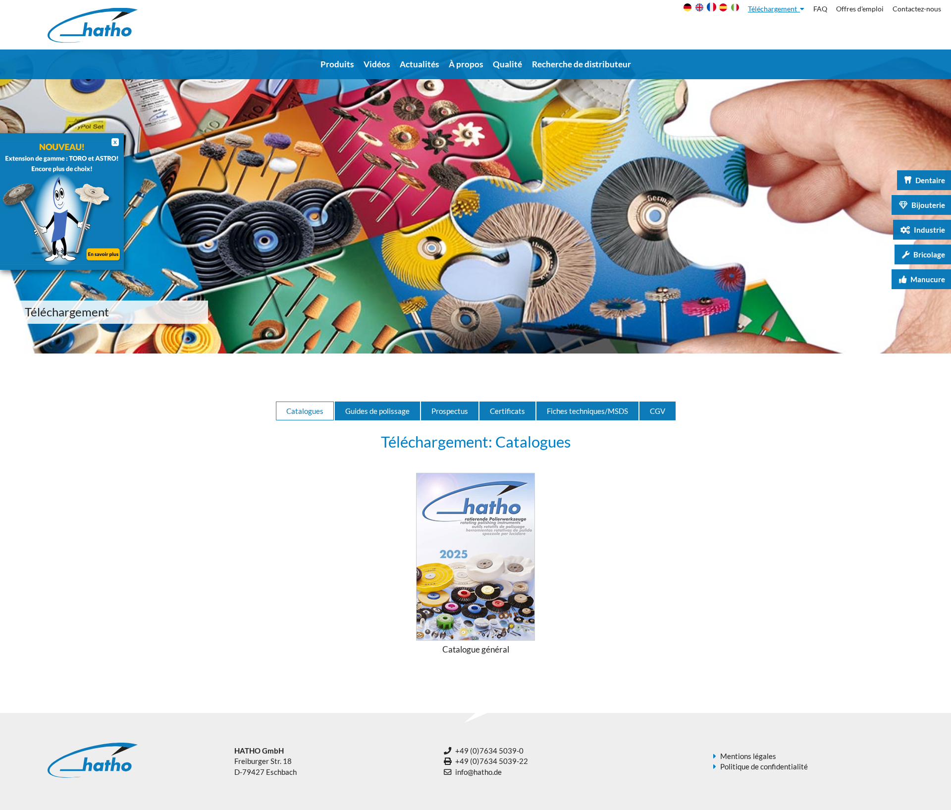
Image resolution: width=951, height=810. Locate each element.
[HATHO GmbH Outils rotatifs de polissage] (93, 40)
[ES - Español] (722, 9)
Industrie (929, 229)
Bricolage (929, 254)
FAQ (820, 9)
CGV (657, 410)
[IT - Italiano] (734, 9)
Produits (337, 64)
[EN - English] (698, 9)
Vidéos (377, 64)
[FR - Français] (710, 9)
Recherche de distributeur (581, 64)
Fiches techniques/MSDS (587, 410)
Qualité (507, 64)
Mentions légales (748, 756)
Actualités (419, 64)
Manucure (927, 279)
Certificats (507, 410)
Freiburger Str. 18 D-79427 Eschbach (265, 761)
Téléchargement (774, 9)
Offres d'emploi (860, 9)
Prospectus (449, 410)
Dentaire (930, 180)
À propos (466, 64)
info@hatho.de (478, 771)
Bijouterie (928, 205)
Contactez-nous (917, 9)
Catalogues (304, 410)
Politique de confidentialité (764, 766)
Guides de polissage (377, 410)
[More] (62, 201)
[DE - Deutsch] (686, 9)
